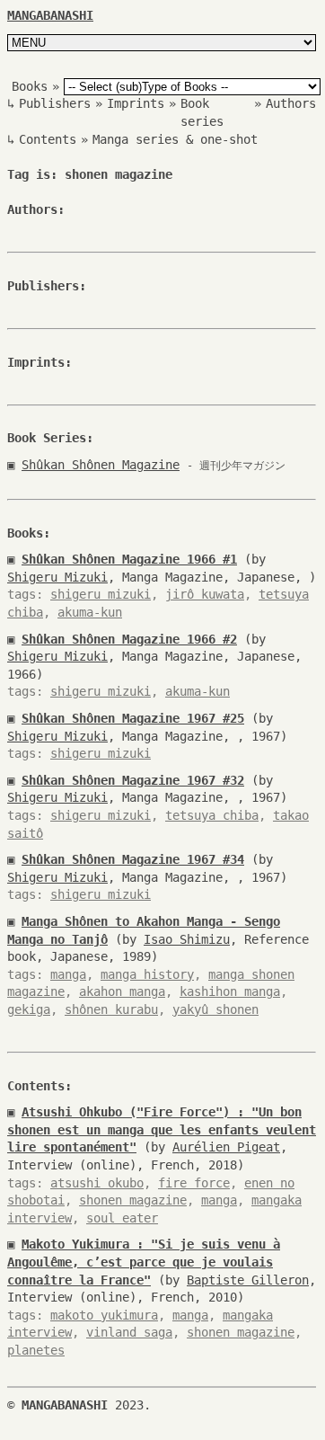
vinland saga (129, 1332)
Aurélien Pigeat (226, 1147)
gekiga (28, 1009)
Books (30, 86)
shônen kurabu (111, 1009)
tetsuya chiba (212, 815)
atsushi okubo (97, 1183)
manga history (147, 974)
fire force (194, 1183)
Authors (291, 103)
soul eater (122, 1218)
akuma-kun (89, 612)
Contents (47, 139)
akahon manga (122, 991)
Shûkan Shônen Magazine (101, 465)
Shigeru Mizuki (57, 577)
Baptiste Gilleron (248, 1280)
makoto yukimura (104, 1315)
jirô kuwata (204, 594)
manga (68, 974)
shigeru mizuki (100, 594)
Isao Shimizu (187, 939)
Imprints (135, 103)
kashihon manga (230, 991)
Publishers (55, 103)
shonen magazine (133, 1200)
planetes (36, 1350)
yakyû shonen (215, 1009)
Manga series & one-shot (175, 139)
